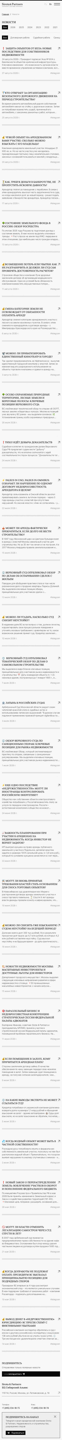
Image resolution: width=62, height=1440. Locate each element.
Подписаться (17, 1432)
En (50, 4)
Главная (5, 14)
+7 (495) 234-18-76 (40, 1408)
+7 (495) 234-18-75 (11, 1408)
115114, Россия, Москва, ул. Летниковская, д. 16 (26, 1393)
